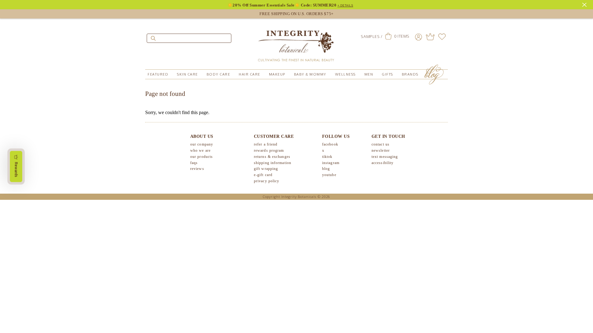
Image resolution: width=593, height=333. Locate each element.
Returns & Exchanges (272, 156)
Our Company (201, 144)
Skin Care (187, 74)
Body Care (218, 74)
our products (201, 156)
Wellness (345, 74)
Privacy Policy (266, 181)
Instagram (330, 163)
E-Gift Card (263, 175)
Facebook (330, 144)
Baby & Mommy (310, 74)
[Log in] (418, 37)
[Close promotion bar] (585, 4)
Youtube (329, 175)
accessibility (382, 163)
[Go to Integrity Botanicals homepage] (296, 43)
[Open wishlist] (442, 36)
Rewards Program (269, 150)
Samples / (371, 36)
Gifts (387, 74)
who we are (200, 150)
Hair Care (249, 74)
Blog (326, 168)
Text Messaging (385, 156)
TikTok (327, 156)
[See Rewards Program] (430, 36)
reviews (197, 168)
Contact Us (380, 144)
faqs (194, 163)
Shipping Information (272, 163)
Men (368, 74)
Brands (410, 74)
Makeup (277, 74)
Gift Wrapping (266, 168)
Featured (158, 74)
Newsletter (381, 150)
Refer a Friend (265, 144)
